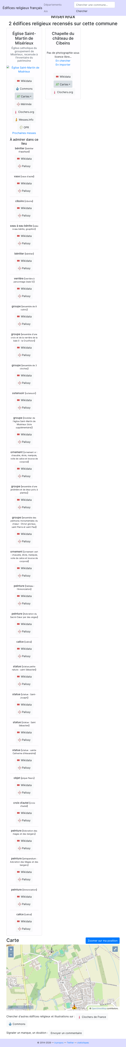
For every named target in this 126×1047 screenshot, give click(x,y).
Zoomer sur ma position (102, 940)
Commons (19, 1024)
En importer (63, 64)
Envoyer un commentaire (66, 1033)
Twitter (70, 1042)
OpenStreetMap (99, 1008)
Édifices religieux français (22, 8)
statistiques (83, 1042)
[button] (24, 96)
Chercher (81, 11)
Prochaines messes (24, 133)
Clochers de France (94, 1017)
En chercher (63, 60)
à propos (58, 1042)
